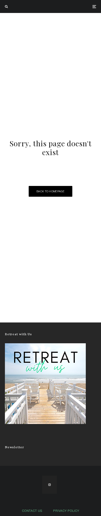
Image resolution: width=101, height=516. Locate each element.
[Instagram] (49, 485)
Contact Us (32, 511)
